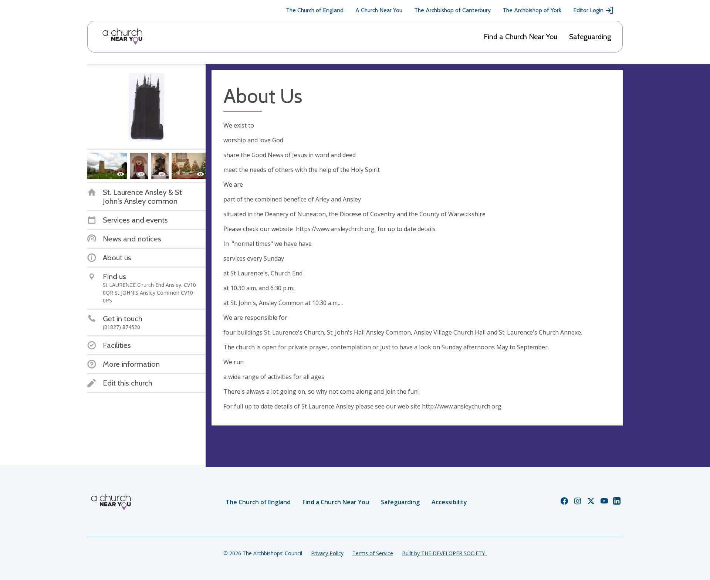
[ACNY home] (122, 36)
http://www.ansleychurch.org (461, 406)
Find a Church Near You (520, 36)
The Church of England (315, 10)
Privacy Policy (327, 553)
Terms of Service (372, 553)
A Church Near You (378, 10)
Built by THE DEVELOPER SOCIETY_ (444, 553)
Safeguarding (590, 36)
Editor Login (588, 10)
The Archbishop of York (532, 10)
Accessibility (449, 502)
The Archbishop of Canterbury (452, 10)
